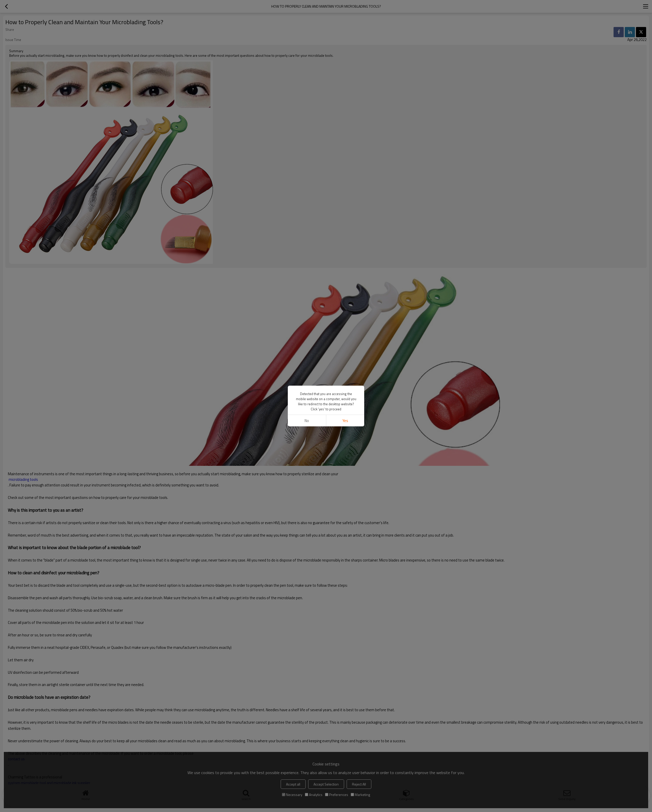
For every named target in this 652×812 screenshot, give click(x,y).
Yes (345, 421)
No (307, 421)
